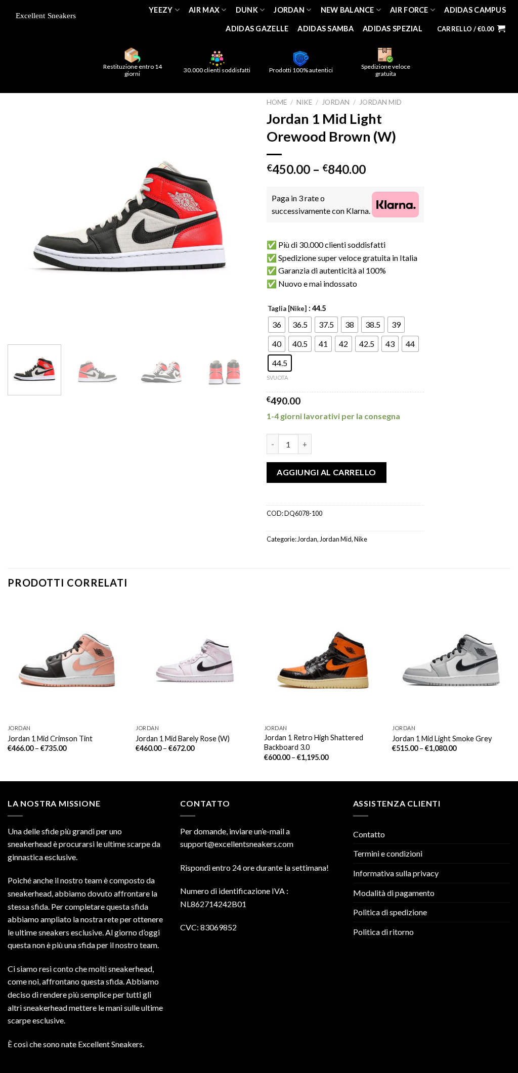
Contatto (369, 834)
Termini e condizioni (387, 853)
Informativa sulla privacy (396, 873)
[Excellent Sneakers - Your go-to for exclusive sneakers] (48, 16)
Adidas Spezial (392, 28)
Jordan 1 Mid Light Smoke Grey (442, 738)
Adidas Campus (475, 10)
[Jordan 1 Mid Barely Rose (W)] (195, 660)
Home (277, 102)
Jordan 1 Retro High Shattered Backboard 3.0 (313, 742)
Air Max (204, 10)
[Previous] (25, 215)
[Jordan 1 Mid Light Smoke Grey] (451, 660)
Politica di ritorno (383, 931)
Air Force (409, 10)
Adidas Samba (325, 28)
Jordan (289, 10)
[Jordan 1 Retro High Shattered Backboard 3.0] (323, 660)
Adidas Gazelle (257, 28)
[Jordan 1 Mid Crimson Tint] (67, 660)
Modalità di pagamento (394, 893)
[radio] (277, 324)
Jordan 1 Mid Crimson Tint (50, 738)
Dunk (247, 10)
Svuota (277, 377)
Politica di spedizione (390, 912)
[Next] (234, 215)
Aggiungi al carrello (326, 472)
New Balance (347, 10)
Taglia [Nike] (287, 308)
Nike (304, 102)
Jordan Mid (380, 102)
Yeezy (160, 10)
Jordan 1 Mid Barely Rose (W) (183, 738)
